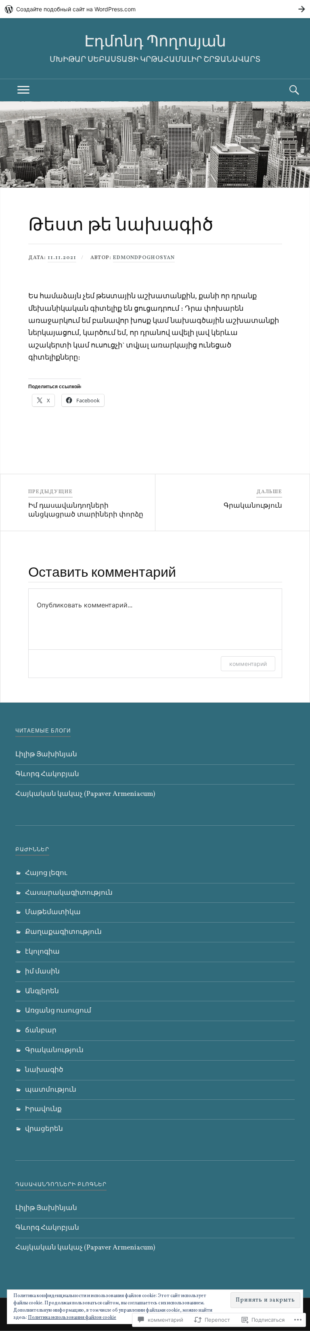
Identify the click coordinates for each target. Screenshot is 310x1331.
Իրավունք (43, 1109)
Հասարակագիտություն (69, 893)
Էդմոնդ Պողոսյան (155, 40)
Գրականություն (54, 1050)
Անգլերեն (42, 991)
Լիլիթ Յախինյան (46, 754)
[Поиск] (287, 90)
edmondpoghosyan (144, 258)
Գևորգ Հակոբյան (47, 774)
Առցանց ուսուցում (58, 1010)
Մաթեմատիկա (53, 912)
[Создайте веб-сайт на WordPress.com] (155, 9)
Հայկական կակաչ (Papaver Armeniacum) (85, 794)
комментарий (248, 663)
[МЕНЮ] (23, 90)
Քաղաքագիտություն (63, 932)
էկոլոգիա (42, 951)
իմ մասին (42, 971)
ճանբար (41, 1030)
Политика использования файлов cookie (72, 1317)
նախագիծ (44, 1070)
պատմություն (50, 1090)
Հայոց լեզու (46, 873)
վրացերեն (44, 1129)
